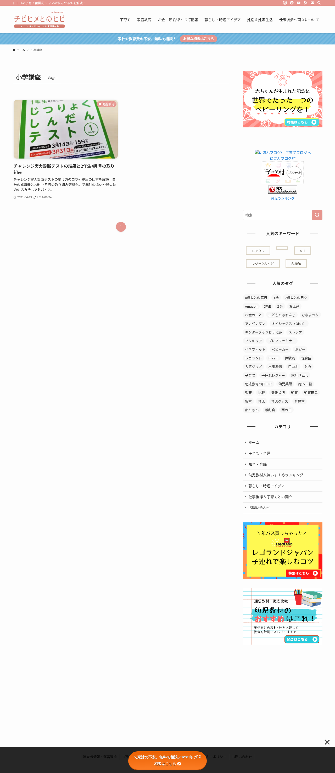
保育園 (306, 358)
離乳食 (270, 409)
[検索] (319, 3)
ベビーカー (280, 349)
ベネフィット (255, 349)
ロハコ (273, 358)
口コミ (293, 366)
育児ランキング (283, 198)
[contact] (312, 3)
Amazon (251, 306)
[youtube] (298, 3)
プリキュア (253, 340)
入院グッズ (253, 366)
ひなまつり (310, 314)
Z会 (280, 306)
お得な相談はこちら (198, 38)
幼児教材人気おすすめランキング (275, 474)
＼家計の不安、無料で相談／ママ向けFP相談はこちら (167, 760)
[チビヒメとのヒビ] (39, 19)
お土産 (294, 306)
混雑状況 (278, 392)
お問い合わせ (259, 507)
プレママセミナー (281, 340)
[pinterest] (291, 3)
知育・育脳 (257, 464)
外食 (308, 366)
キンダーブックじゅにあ (263, 332)
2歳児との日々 (296, 297)
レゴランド (253, 358)
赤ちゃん (252, 409)
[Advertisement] (282, 686)
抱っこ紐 (305, 383)
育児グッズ (279, 401)
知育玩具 (311, 392)
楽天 (248, 392)
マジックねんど (263, 263)
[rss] (305, 3)
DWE (267, 306)
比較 (261, 392)
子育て (250, 375)
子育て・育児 (259, 453)
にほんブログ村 (282, 158)
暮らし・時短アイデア (266, 485)
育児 (261, 401)
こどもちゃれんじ (281, 314)
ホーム (253, 442)
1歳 (276, 297)
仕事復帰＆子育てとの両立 (270, 496)
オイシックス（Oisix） (289, 323)
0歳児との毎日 (256, 297)
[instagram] (285, 3)
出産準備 (275, 366)
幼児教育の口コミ (258, 383)
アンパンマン (255, 323)
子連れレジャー (273, 375)
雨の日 (286, 409)
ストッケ (295, 332)
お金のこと (253, 314)
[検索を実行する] (317, 215)
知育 (294, 392)
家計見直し (299, 375)
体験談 (290, 358)
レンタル (258, 251)
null (302, 251)
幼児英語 (285, 383)
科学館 (296, 263)
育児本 (299, 401)
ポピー (300, 349)
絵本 (248, 401)
